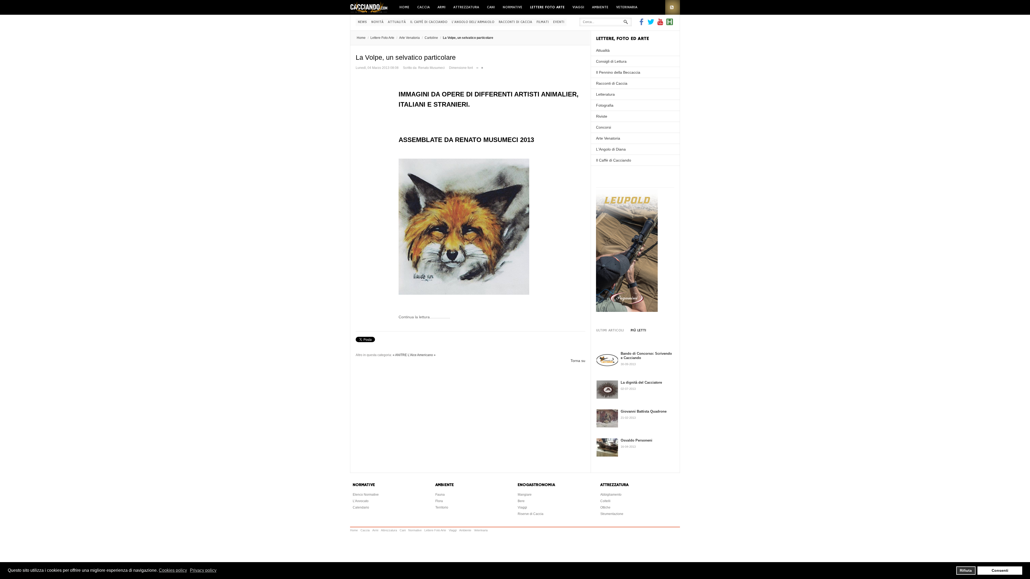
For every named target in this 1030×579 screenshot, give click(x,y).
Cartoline (431, 38)
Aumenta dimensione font (482, 67)
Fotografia (604, 105)
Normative (512, 7)
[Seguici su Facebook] (642, 24)
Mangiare (525, 494)
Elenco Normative (366, 494)
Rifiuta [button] (966, 570)
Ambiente (600, 7)
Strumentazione (611, 514)
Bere (521, 501)
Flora (439, 501)
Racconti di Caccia (515, 22)
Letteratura (605, 94)
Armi (441, 7)
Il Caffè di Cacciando (428, 22)
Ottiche (605, 507)
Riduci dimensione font (477, 67)
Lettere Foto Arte (547, 7)
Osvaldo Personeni (636, 440)
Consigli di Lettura (611, 61)
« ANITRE (400, 355)
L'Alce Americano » (422, 355)
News (362, 22)
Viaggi (578, 7)
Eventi (558, 22)
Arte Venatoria (409, 38)
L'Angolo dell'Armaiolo (473, 22)
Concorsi (603, 127)
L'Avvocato (361, 501)
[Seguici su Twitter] (651, 24)
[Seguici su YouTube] (660, 24)
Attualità (397, 22)
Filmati (542, 22)
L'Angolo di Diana (611, 149)
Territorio (441, 507)
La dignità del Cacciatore (641, 382)
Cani (491, 7)
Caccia (423, 7)
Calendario (361, 507)
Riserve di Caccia (530, 514)
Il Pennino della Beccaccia (618, 72)
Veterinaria (626, 7)
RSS (672, 7)
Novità (377, 22)
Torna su (578, 360)
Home (404, 7)
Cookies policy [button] (173, 570)
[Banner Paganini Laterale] (627, 310)
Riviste (601, 116)
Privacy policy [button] (203, 570)
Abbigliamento (610, 494)
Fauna (440, 494)
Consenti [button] (1000, 570)
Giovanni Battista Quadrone (644, 411)
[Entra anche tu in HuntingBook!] (669, 24)
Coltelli (605, 501)
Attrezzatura (466, 7)
